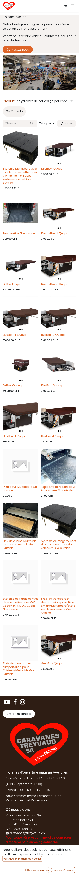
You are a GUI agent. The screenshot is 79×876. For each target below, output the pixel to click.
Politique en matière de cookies (22, 858)
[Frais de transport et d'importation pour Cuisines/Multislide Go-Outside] (20, 643)
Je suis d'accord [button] (63, 870)
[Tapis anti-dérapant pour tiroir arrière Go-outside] (58, 466)
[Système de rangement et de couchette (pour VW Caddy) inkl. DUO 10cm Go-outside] (20, 578)
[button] (47, 123)
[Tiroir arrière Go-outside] (20, 212)
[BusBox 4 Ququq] (58, 415)
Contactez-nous (18, 49)
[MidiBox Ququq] (58, 148)
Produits (9, 101)
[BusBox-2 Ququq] (58, 314)
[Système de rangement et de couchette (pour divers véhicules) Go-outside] (58, 520)
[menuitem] (14, 111)
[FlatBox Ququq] (58, 365)
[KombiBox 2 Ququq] (58, 263)
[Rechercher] (31, 123)
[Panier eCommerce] (65, 6)
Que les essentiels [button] (38, 870)
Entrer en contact (19, 714)
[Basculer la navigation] (72, 6)
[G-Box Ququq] (20, 263)
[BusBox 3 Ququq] (20, 415)
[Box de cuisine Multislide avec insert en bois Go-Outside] (20, 520)
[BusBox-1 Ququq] (20, 314)
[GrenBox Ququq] (58, 643)
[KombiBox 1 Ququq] (58, 212)
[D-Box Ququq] (20, 365)
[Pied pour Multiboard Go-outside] (20, 466)
